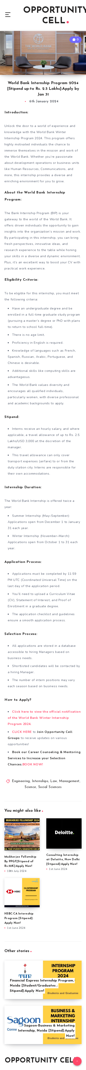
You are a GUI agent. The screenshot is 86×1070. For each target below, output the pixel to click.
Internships (40, 781)
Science (30, 787)
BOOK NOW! (32, 764)
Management (69, 781)
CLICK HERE (22, 732)
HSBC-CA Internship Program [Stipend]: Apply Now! (19, 918)
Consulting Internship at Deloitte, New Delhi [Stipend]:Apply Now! (63, 860)
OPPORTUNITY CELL (41, 1060)
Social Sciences (50, 787)
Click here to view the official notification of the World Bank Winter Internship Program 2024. (44, 718)
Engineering (21, 781)
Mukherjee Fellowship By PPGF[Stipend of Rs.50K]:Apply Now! (20, 861)
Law (53, 781)
